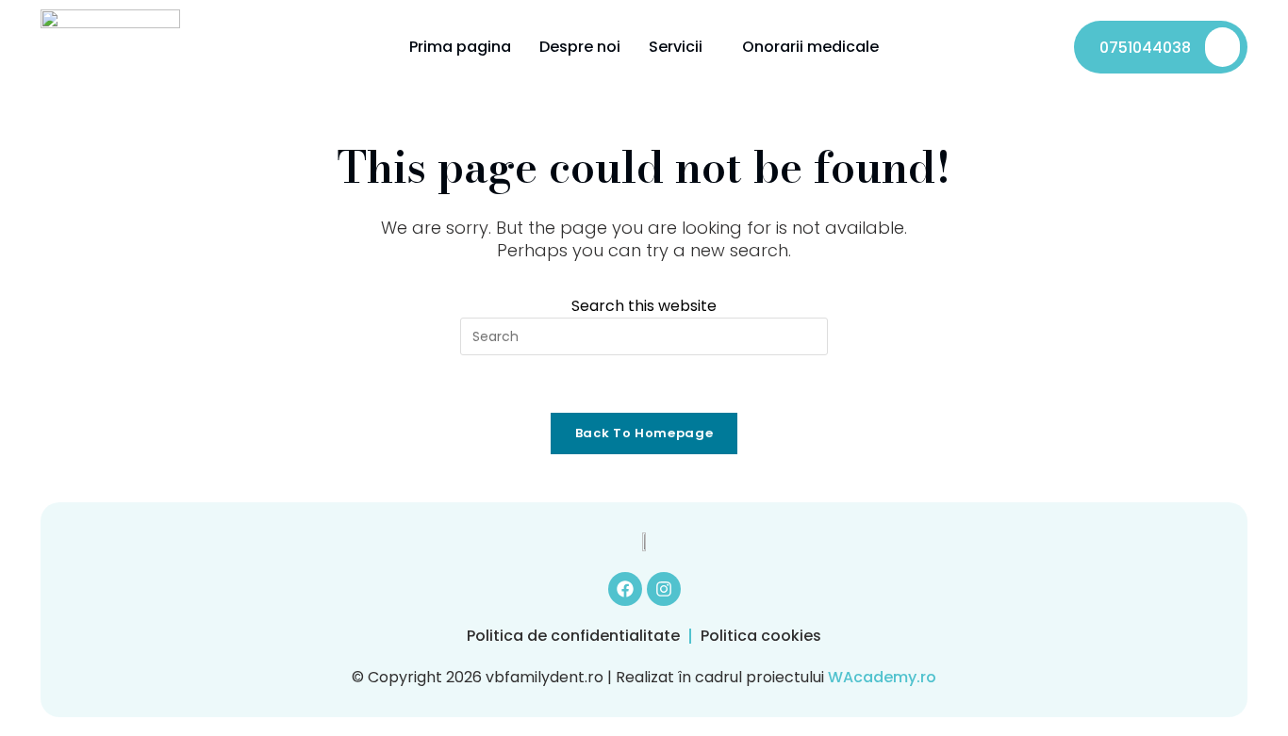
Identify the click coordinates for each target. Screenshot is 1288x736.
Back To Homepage (644, 433)
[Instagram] (664, 589)
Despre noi (579, 46)
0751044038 (1145, 47)
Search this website (644, 306)
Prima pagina (460, 46)
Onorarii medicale (810, 46)
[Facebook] (625, 589)
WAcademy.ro (882, 677)
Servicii (675, 46)
